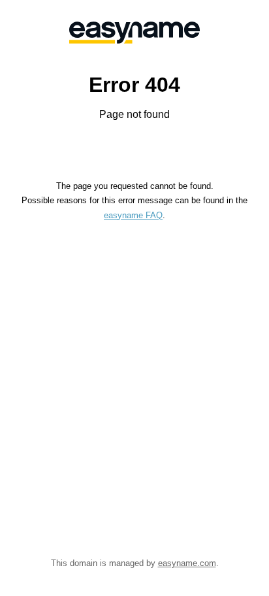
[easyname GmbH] (134, 32)
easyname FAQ (133, 215)
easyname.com (187, 563)
